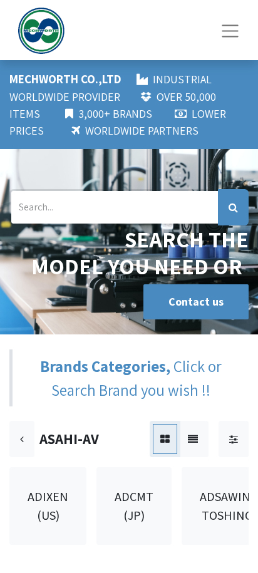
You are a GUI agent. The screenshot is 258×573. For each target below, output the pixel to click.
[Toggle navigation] (230, 30)
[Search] (233, 207)
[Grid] (165, 439)
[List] (193, 439)
